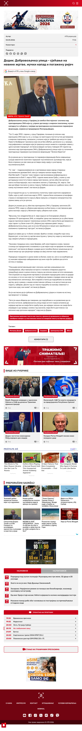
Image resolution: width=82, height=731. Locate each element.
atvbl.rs (69, 318)
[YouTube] (24, 715)
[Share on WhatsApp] (21, 53)
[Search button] (73, 3)
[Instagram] (35, 715)
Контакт (34, 703)
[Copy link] (7, 53)
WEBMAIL (41, 709)
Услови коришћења (67, 703)
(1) (41, 339)
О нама (9, 703)
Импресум (21, 703)
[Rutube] (46, 715)
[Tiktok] (51, 715)
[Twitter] (40, 715)
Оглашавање (48, 703)
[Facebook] (30, 715)
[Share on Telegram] (14, 53)
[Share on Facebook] (10, 53)
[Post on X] (18, 53)
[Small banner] (41, 551)
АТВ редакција (70, 36)
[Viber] (57, 715)
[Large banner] (41, 20)
